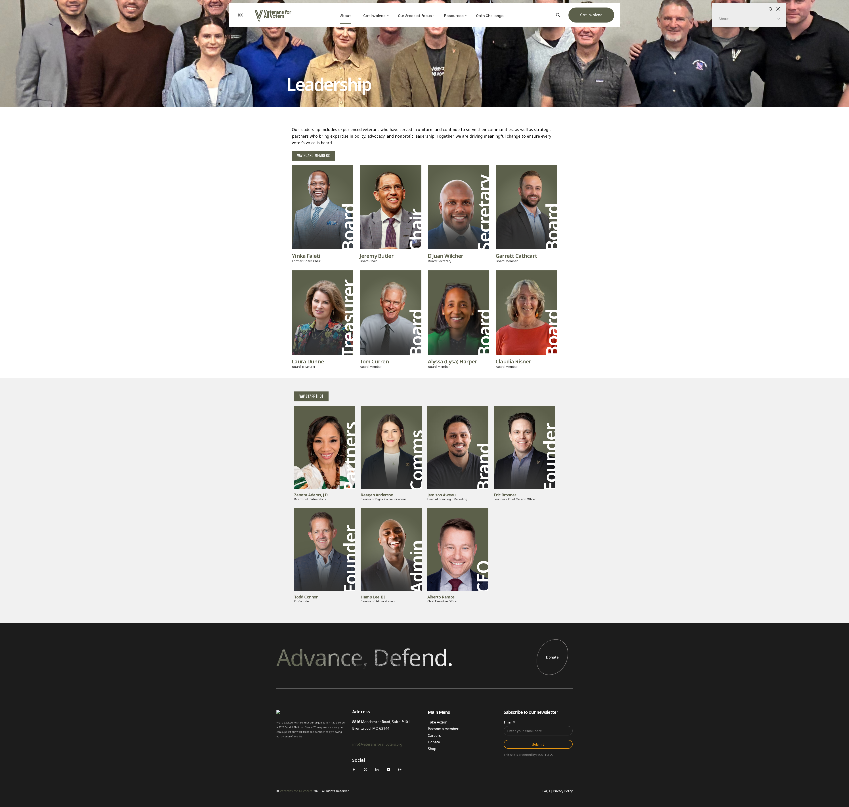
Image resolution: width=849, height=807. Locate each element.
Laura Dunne (308, 361)
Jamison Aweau (441, 495)
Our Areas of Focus (415, 16)
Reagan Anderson (377, 495)
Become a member (443, 728)
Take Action (437, 722)
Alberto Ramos (441, 597)
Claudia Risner (513, 361)
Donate (552, 657)
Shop (432, 748)
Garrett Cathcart (516, 255)
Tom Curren (374, 361)
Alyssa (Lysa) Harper (452, 361)
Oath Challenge (490, 16)
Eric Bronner (505, 495)
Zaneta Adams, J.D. (311, 495)
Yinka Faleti (306, 255)
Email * (509, 722)
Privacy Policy (563, 791)
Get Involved (374, 16)
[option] (424, 53)
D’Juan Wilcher (445, 255)
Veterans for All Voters (296, 791)
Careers (434, 735)
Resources (454, 16)
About (345, 16)
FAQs (546, 791)
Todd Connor (305, 597)
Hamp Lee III (373, 597)
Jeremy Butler (377, 255)
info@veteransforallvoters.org (377, 744)
